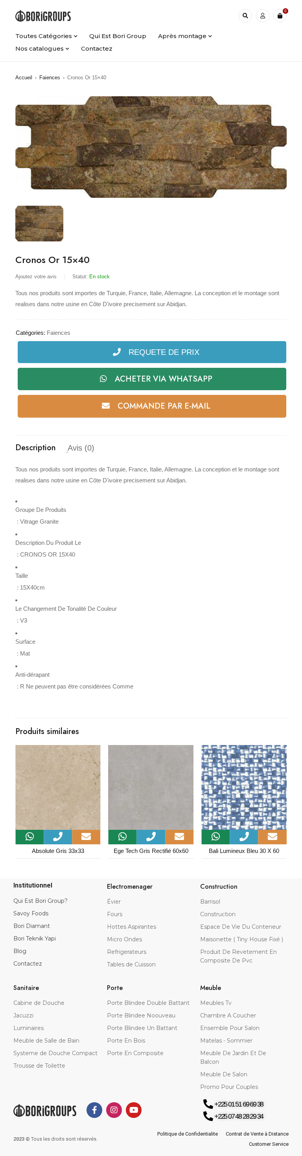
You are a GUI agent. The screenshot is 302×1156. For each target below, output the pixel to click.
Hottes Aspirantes (131, 926)
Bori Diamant (31, 926)
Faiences (49, 77)
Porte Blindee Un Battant (142, 1028)
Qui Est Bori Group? (40, 900)
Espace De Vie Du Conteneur (240, 926)
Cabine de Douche (38, 1002)
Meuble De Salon (223, 1074)
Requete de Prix (164, 352)
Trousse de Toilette (39, 1065)
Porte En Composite (135, 1053)
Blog (19, 951)
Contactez (27, 963)
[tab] (35, 448)
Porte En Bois (126, 1040)
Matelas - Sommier (226, 1040)
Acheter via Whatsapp (163, 379)
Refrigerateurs (126, 951)
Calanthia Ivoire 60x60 (244, 850)
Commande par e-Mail (164, 406)
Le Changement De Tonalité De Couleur (66, 608)
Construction (218, 914)
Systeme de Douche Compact (55, 1053)
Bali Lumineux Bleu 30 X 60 (151, 850)
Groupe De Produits (40, 509)
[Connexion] (262, 15)
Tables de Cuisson (131, 964)
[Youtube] (134, 1110)
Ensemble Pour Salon (230, 1028)
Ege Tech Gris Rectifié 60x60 (57, 850)
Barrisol (210, 901)
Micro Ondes (124, 939)
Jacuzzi (23, 1015)
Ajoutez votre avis (36, 276)
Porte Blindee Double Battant (148, 1002)
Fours (114, 914)
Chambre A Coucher (228, 1015)
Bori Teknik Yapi (34, 938)
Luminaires (28, 1028)
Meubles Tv (216, 1002)
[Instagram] (114, 1110)
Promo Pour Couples (229, 1086)
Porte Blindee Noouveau (141, 1015)
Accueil (23, 77)
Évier (114, 901)
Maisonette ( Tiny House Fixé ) (241, 939)
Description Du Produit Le (48, 542)
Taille (21, 575)
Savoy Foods (30, 913)
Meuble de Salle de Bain (46, 1040)
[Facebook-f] (94, 1110)
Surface (25, 641)
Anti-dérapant (32, 674)
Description (35, 448)
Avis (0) (81, 448)
